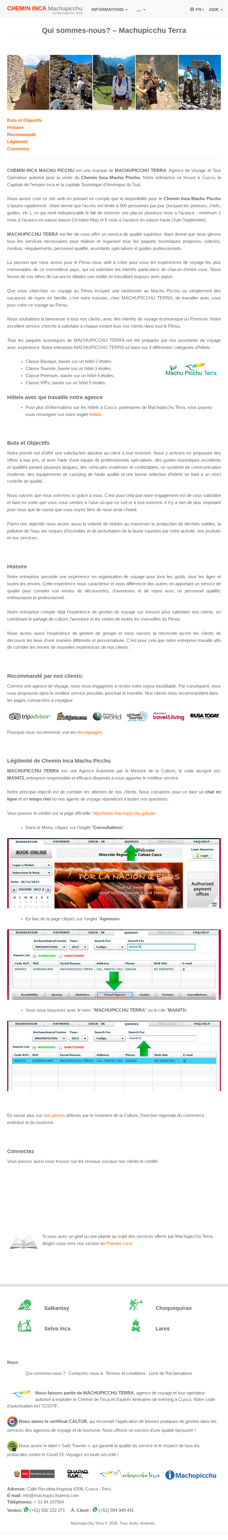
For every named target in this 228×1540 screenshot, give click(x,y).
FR (198, 9)
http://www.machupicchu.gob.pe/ (124, 813)
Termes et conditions (126, 1373)
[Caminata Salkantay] (58, 1308)
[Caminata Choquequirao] (169, 1308)
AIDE (214, 9)
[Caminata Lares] (169, 1329)
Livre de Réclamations (170, 1373)
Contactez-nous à (85, 1373)
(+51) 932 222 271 (47, 1510)
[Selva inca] (58, 1329)
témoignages (89, 732)
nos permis (54, 1115)
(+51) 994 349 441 (116, 1510)
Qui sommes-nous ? (45, 1373)
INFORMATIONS (108, 9)
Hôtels (95, 414)
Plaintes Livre (119, 1243)
